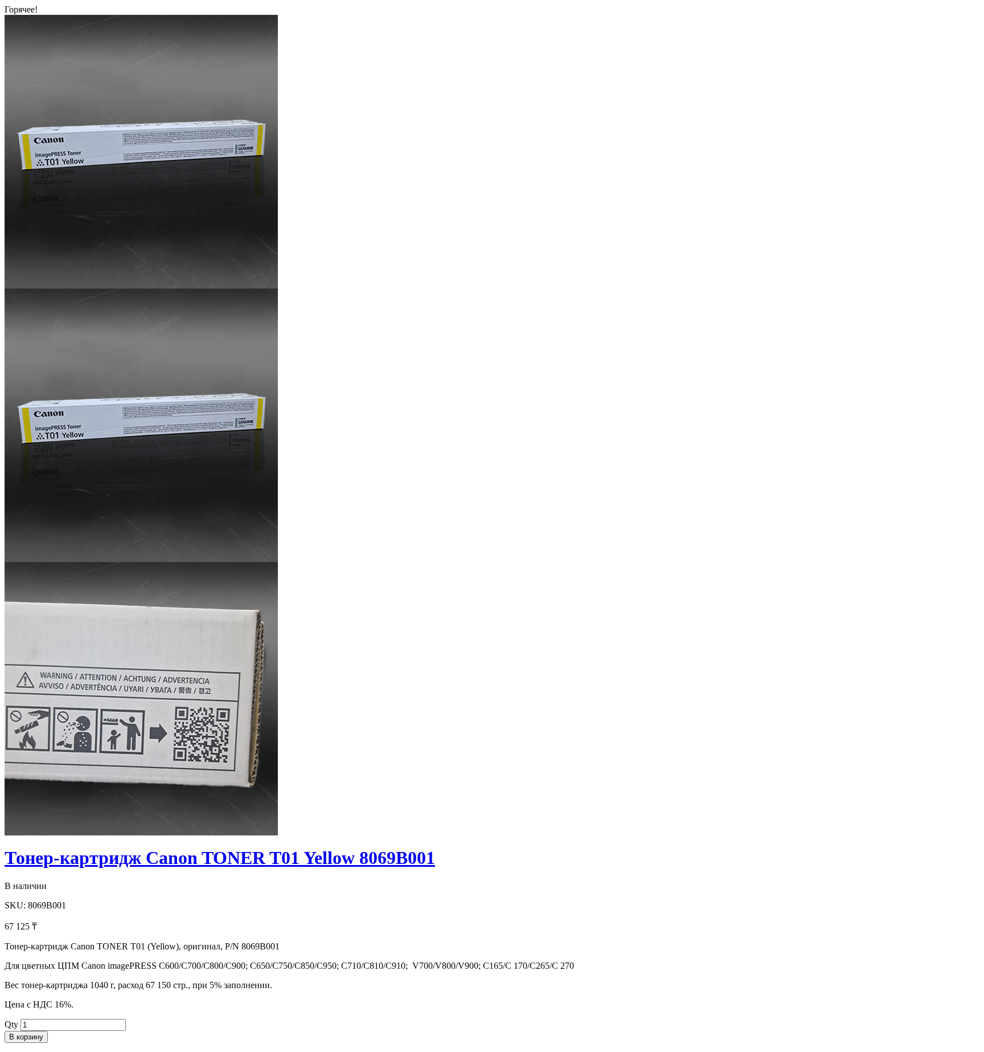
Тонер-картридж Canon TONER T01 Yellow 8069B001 (220, 857)
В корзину (26, 1037)
